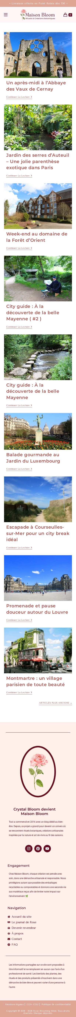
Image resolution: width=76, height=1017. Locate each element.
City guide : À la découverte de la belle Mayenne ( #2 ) (32, 312)
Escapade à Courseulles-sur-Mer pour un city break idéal (38, 533)
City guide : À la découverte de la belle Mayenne (32, 391)
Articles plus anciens (55, 703)
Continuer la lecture (19, 97)
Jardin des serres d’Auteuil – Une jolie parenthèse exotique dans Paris (37, 161)
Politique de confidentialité (56, 1004)
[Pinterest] (38, 848)
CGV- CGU (32, 1004)
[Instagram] (28, 848)
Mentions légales (14, 1004)
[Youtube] (47, 848)
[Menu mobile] (6, 15)
